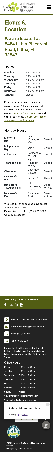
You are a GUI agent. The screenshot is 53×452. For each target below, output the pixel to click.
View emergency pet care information (21, 396)
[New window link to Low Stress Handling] (14, 432)
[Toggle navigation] (48, 7)
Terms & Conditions (26, 448)
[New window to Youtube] (22, 305)
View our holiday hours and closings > (20, 400)
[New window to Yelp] (17, 305)
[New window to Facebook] (6, 305)
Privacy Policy (11, 448)
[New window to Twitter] (11, 305)
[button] (46, 425)
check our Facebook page (25, 113)
